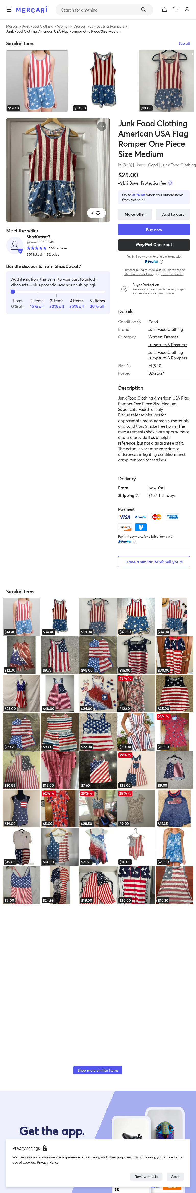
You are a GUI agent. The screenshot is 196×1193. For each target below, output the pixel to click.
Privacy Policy (47, 1162)
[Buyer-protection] (170, 183)
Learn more (165, 293)
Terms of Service (172, 274)
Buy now (154, 229)
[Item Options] (102, 126)
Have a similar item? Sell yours (154, 561)
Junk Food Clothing (37, 26)
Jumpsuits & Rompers (107, 26)
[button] (164, 10)
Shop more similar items (98, 1070)
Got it (175, 1176)
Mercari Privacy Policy (139, 274)
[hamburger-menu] (9, 10)
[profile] (187, 10)
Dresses (80, 26)
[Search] (144, 10)
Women (63, 26)
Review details (144, 1176)
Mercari (12, 26)
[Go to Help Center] (139, 321)
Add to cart (173, 214)
